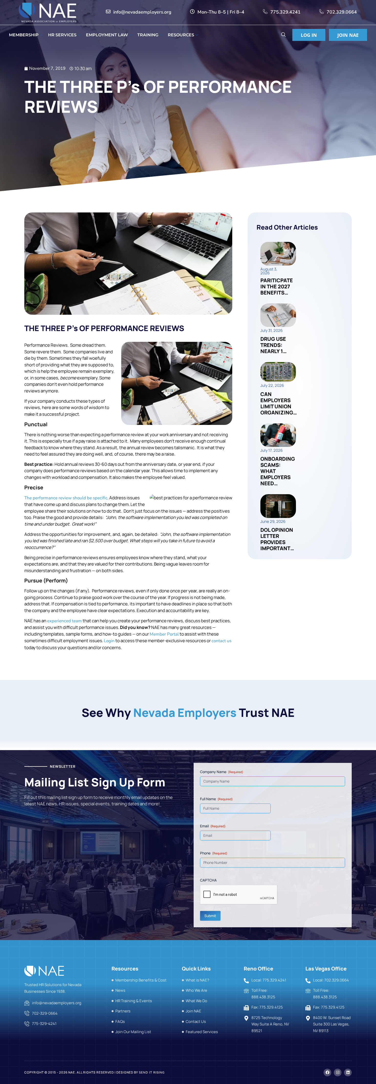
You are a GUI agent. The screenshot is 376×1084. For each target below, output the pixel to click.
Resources (181, 34)
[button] (283, 35)
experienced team (64, 621)
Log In (309, 35)
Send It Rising (152, 1072)
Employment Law (107, 34)
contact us (221, 641)
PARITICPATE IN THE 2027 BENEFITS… (276, 286)
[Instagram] (337, 1072)
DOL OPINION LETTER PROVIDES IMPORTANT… (277, 539)
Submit (210, 915)
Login (109, 641)
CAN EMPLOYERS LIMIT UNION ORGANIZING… (278, 403)
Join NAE (348, 35)
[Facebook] (327, 1072)
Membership (24, 34)
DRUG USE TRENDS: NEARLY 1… (273, 345)
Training (147, 34)
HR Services (62, 34)
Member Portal (164, 634)
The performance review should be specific (65, 498)
